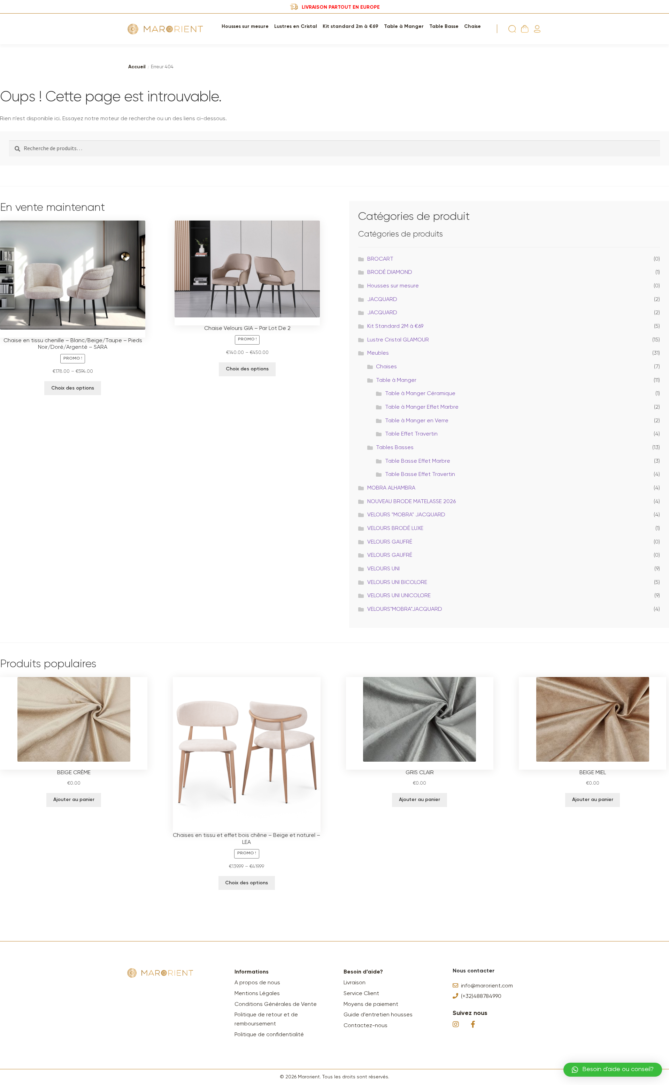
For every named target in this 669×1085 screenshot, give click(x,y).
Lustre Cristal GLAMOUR (398, 340)
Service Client (361, 993)
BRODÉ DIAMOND (389, 272)
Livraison (355, 983)
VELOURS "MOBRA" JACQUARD (406, 515)
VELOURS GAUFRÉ (389, 542)
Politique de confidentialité (269, 1035)
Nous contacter (473, 971)
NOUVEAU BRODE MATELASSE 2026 (411, 502)
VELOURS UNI (383, 569)
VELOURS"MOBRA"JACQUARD (404, 609)
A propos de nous (257, 983)
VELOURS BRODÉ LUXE (395, 528)
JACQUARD (382, 299)
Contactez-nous (365, 1026)
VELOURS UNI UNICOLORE (399, 596)
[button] (612, 1070)
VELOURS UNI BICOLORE (397, 582)
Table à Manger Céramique (420, 394)
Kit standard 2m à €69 (350, 26)
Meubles (378, 353)
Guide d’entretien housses (378, 1015)
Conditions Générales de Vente (275, 1004)
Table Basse (444, 26)
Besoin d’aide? (363, 972)
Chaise (472, 26)
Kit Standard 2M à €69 (395, 326)
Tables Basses (395, 448)
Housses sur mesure (245, 26)
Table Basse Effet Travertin (420, 474)
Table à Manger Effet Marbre (422, 407)
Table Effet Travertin (411, 434)
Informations (251, 972)
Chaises (386, 367)
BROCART (380, 259)
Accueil (137, 66)
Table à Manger (404, 26)
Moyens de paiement (371, 1004)
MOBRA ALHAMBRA (391, 488)
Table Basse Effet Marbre (417, 461)
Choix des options (72, 388)
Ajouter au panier (73, 799)
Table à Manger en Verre (416, 421)
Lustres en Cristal (295, 26)
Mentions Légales (257, 993)
